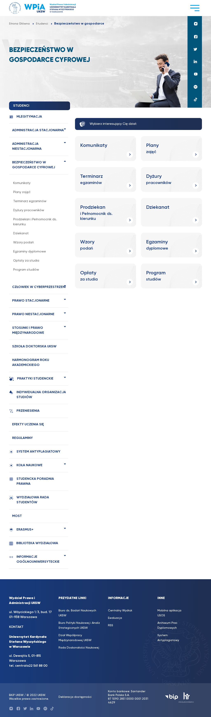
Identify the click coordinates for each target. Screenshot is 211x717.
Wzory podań (23, 242)
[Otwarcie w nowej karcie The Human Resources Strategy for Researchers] (186, 697)
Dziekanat (21, 233)
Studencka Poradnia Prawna (35, 481)
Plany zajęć (21, 192)
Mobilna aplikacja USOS (169, 613)
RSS (110, 625)
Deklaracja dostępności (75, 697)
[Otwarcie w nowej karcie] (195, 24)
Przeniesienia (28, 411)
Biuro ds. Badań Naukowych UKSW (77, 613)
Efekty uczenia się (28, 424)
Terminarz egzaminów (29, 201)
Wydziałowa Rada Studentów (32, 500)
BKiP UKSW (16, 695)
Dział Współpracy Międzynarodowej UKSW (75, 638)
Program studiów (26, 269)
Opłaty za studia (26, 260)
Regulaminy (22, 438)
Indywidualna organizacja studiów (41, 395)
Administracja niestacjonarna (27, 146)
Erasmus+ (24, 529)
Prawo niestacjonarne (33, 314)
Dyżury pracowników (28, 210)
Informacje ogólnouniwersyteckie (38, 559)
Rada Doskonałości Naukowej (79, 647)
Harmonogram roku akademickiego (30, 362)
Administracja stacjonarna (38, 130)
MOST (17, 516)
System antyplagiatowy (38, 451)
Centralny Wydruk (120, 610)
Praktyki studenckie (35, 378)
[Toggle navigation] (195, 8)
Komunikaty (21, 183)
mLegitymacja (29, 116)
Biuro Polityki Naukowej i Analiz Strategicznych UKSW (79, 625)
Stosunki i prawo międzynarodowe (28, 330)
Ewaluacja (115, 618)
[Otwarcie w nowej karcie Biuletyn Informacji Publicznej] (171, 697)
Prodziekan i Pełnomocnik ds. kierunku (35, 222)
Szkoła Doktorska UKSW (34, 346)
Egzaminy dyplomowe (29, 251)
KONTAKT (16, 627)
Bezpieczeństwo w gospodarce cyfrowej (33, 165)
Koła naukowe (29, 465)
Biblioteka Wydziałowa (37, 543)
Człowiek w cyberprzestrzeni (39, 287)
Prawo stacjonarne (30, 300)
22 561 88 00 (38, 665)
